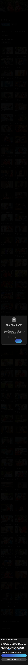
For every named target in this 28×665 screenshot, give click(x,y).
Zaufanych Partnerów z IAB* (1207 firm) (13, 649)
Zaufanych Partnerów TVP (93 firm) (14, 651)
